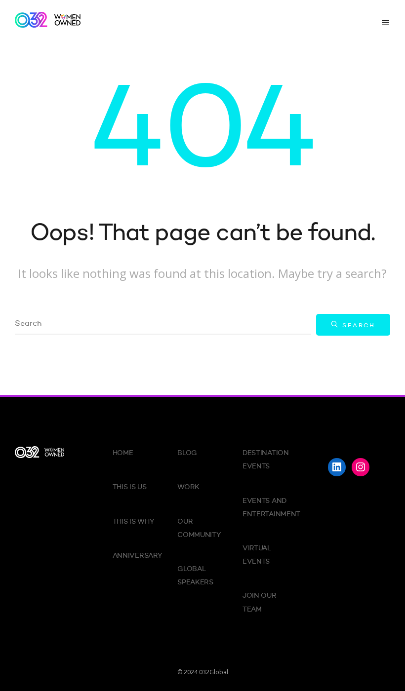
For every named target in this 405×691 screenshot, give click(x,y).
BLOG (187, 453)
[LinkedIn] (337, 467)
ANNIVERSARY (137, 555)
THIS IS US (130, 487)
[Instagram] (360, 467)
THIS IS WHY (133, 521)
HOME (123, 453)
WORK (188, 487)
